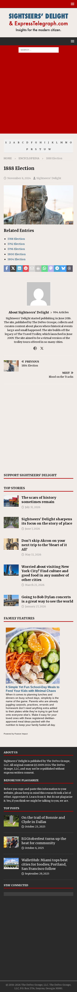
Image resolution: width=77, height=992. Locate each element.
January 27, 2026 (35, 606)
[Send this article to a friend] (32, 268)
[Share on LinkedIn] (19, 268)
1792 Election (16, 244)
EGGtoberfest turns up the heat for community (43, 841)
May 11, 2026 (33, 554)
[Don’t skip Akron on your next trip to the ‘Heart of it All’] (11, 544)
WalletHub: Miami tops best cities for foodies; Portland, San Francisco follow (44, 864)
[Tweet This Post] (13, 268)
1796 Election (16, 249)
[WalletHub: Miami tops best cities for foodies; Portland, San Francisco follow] (11, 863)
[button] (72, 4)
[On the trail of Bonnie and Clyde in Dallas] (11, 821)
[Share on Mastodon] (51, 268)
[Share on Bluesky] (63, 268)
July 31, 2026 (32, 507)
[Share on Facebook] (7, 268)
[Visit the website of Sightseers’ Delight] (35, 348)
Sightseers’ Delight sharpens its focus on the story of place (46, 521)
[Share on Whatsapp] (44, 268)
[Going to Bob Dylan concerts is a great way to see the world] (11, 600)
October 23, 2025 (35, 826)
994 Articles (61, 312)
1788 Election (16, 239)
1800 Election (16, 254)
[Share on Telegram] (57, 268)
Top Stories (14, 488)
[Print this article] (38, 268)
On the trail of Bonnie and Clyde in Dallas (43, 819)
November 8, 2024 (19, 178)
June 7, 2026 (32, 528)
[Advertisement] (38, 95)
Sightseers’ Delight (48, 178)
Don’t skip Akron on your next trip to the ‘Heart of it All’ (44, 545)
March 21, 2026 (34, 585)
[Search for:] (39, 49)
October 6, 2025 (34, 848)
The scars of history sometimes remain (38, 499)
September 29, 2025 (37, 873)
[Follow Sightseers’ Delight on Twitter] (40, 348)
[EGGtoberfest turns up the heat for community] (11, 842)
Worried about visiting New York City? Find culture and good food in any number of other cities (45, 573)
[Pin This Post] (26, 268)
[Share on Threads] (69, 268)
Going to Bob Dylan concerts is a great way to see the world (47, 599)
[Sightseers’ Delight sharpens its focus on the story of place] (11, 522)
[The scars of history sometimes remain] (11, 501)
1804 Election (16, 259)
